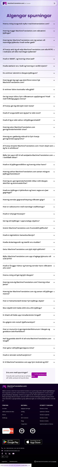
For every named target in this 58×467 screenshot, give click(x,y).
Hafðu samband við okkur (39, 375)
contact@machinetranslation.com (12, 450)
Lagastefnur (4, 461)
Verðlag (22, 411)
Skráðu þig (4, 417)
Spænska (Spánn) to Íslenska (46, 424)
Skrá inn (4, 414)
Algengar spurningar (25, 408)
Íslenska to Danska (44, 421)
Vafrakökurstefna (13, 461)
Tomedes (54, 461)
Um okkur (4, 408)
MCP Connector (24, 417)
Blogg (22, 421)
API (22, 414)
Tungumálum (24, 424)
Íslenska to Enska (44, 408)
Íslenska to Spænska (44, 414)
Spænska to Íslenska (44, 411)
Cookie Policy (24, 465)
